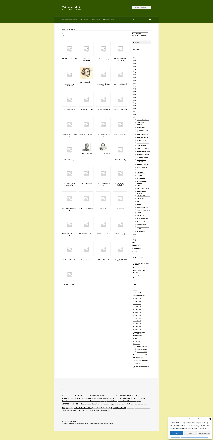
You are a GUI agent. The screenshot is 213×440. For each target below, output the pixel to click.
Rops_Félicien (67, 410)
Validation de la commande (70, 19)
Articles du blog (95, 19)
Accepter (176, 433)
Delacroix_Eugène (87, 398)
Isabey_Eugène (137, 401)
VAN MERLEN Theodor (143, 146)
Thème (135, 251)
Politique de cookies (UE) (110, 19)
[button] (210, 419)
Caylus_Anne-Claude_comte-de (111, 395)
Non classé (136, 245)
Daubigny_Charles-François (72, 398)
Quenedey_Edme (118, 407)
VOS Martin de (141, 231)
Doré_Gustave (141, 398)
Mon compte (84, 19)
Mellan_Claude (143, 404)
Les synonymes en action (140, 267)
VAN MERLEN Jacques (143, 143)
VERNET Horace (141, 175)
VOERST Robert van (142, 218)
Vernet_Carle (97, 410)
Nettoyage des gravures (140, 277)
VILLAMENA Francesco (143, 196)
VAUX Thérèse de (142, 167)
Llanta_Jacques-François (132, 404)
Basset (69, 395)
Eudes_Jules (73, 401)
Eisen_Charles (66, 401)
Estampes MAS (71, 7)
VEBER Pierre (141, 170)
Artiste (71, 29)
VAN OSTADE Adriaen (143, 148)
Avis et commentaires (139, 295)
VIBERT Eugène (141, 185)
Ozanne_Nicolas (96, 408)
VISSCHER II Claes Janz (143, 210)
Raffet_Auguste (130, 407)
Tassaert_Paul (90, 410)
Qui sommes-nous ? (138, 357)
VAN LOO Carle (141, 140)
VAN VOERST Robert (143, 154)
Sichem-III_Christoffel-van (78, 410)
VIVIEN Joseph (141, 215)
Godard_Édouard (112, 401)
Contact (135, 338)
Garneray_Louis (88, 401)
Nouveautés (136, 344)
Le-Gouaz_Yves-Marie (96, 404)
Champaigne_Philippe (125, 395)
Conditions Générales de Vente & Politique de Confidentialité (194, 437)
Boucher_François (85, 395)
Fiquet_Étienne (79, 401)
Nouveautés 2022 (142, 352)
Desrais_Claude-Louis (132, 398)
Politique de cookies (175, 437)
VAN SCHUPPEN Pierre (143, 151)
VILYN (138, 201)
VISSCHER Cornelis (142, 207)
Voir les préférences (204, 433)
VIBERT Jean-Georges (143, 188)
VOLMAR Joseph (141, 224)
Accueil (66, 29)
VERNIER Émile (141, 178)
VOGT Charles (141, 221)
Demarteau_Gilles (95, 398)
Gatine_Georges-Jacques (100, 401)
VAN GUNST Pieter (142, 137)
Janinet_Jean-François (72, 403)
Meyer (65, 407)
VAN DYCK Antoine (142, 134)
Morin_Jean (70, 408)
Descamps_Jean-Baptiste (119, 398)
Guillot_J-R (120, 401)
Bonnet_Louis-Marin (76, 395)
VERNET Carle (141, 173)
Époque (135, 242)
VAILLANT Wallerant (143, 120)
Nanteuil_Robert (83, 407)
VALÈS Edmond (141, 127)
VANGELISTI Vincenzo (143, 164)
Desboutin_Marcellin (104, 398)
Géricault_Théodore (128, 401)
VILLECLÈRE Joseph (142, 198)
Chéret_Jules (135, 395)
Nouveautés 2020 (142, 346)
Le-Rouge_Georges (109, 404)
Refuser (190, 433)
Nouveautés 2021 (142, 349)
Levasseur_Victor (120, 404)
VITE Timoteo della (142, 212)
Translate (144, 35)
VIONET (139, 204)
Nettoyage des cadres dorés (141, 275)
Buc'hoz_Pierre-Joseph (97, 395)
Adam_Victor (65, 395)
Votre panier (136, 363)
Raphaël (135, 408)
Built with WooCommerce (105, 423)
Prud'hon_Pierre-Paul (106, 408)
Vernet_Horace (106, 410)
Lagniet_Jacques (86, 404)
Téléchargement (137, 248)
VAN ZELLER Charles (142, 157)
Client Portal (137, 298)
